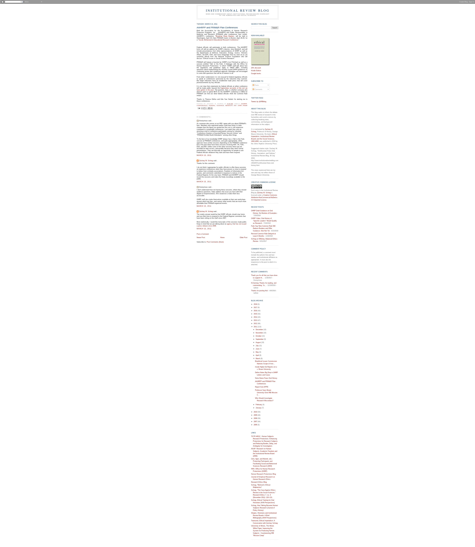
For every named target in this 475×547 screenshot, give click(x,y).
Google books (256, 73)
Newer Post (201, 237)
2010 (256, 412)
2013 (256, 320)
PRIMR (245, 105)
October (259, 336)
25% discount (256, 68)
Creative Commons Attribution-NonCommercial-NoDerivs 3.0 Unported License (264, 197)
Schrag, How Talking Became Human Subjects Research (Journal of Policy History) (264, 507)
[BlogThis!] (204, 108)
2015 (256, 314)
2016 (256, 311)
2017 (256, 307)
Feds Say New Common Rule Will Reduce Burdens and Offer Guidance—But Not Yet (263, 228)
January (259, 408)
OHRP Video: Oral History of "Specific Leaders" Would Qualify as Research (264, 220)
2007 (256, 421)
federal (212, 105)
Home (222, 237)
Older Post (243, 237)
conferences (202, 105)
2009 (256, 415)
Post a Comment (203, 234)
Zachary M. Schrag (206, 161)
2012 (256, 323)
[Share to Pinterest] (211, 108)
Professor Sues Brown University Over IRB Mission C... (266, 392)
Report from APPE (261, 387)
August (258, 342)
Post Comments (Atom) (215, 242)
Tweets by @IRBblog (258, 101)
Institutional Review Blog (238, 10)
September (260, 339)
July (257, 346)
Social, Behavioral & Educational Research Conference (218, 40)
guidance (220, 105)
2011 (256, 327)
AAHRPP (244, 103)
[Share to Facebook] (209, 108)
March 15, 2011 (204, 155)
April (257, 355)
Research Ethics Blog (259, 482)
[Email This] (202, 108)
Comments (258, 89)
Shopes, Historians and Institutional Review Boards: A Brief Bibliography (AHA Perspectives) (264, 515)
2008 (256, 418)
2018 (256, 304)
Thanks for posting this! (259, 291)
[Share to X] (207, 108)
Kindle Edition (256, 71)
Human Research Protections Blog (263, 474)
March (258, 358)
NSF (235, 105)
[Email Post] (199, 108)
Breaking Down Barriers (225, 36)
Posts (256, 85)
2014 (256, 317)
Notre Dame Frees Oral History (266, 378)
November (259, 333)
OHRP (240, 105)
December (259, 329)
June (258, 349)
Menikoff (229, 105)
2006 (256, 425)
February (259, 404)
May (257, 352)
